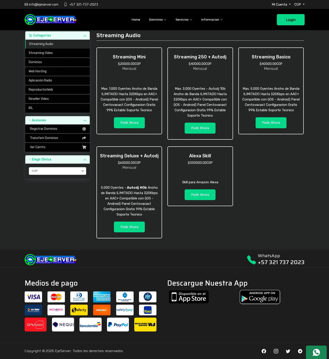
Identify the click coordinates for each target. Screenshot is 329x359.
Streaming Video (41, 53)
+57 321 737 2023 (281, 262)
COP (298, 4)
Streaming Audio (41, 44)
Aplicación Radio (40, 80)
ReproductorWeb (41, 90)
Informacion (210, 19)
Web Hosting (38, 71)
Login (291, 20)
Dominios (35, 62)
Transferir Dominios (43, 138)
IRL (31, 108)
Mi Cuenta (280, 4)
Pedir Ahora (129, 123)
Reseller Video (39, 99)
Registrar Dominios (43, 129)
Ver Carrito (37, 147)
